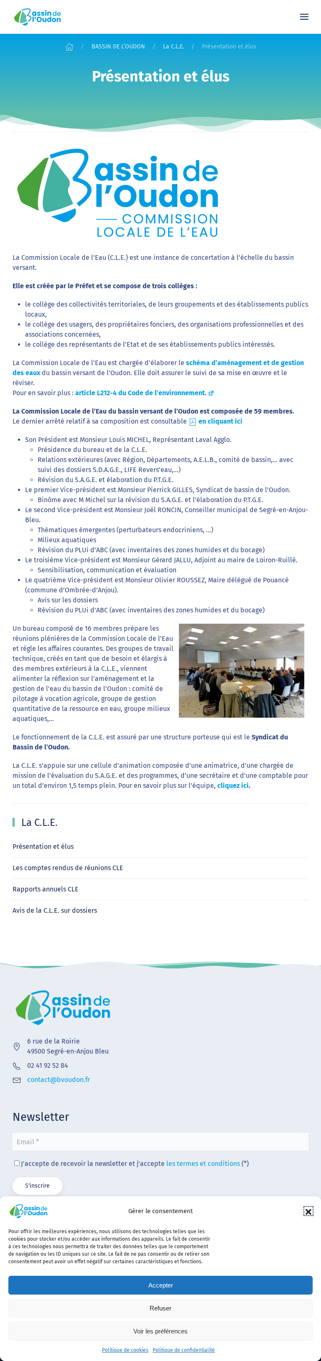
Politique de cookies (125, 1350)
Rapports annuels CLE (46, 889)
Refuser (160, 1308)
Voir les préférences (160, 1331)
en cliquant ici (220, 421)
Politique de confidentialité (184, 1350)
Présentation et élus (43, 847)
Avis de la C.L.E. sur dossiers (55, 910)
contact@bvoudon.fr (58, 1080)
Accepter (160, 1285)
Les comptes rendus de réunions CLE (68, 868)
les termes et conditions (203, 1164)
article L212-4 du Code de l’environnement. (140, 393)
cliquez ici (233, 786)
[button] (308, 1211)
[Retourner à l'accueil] (38, 16)
